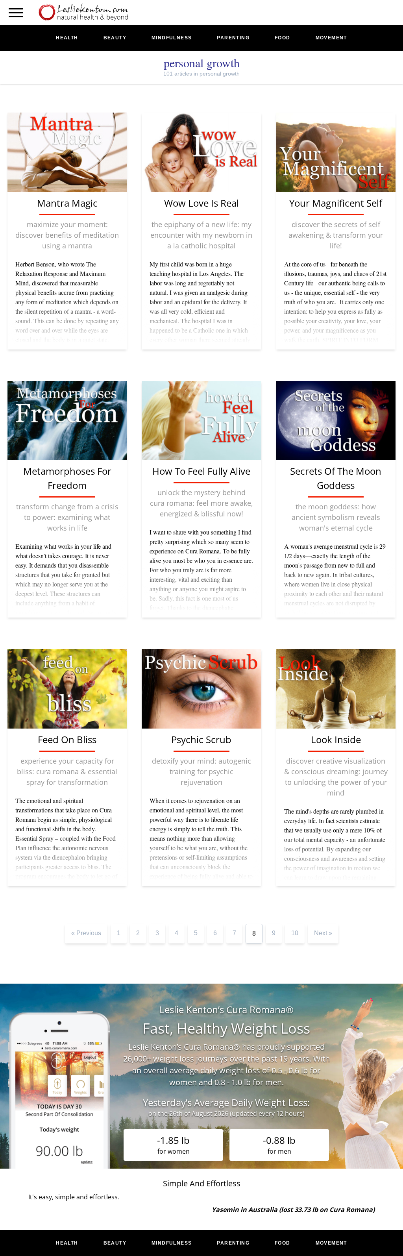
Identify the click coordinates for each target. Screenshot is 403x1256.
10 (294, 933)
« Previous (86, 933)
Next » (323, 933)
